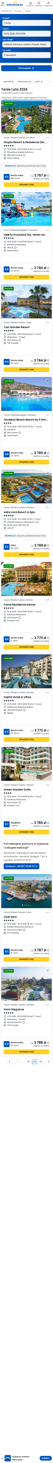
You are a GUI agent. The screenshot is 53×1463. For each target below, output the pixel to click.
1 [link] (17, 1061)
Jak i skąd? (8, 39)
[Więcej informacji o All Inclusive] (20, 340)
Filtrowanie (24, 68)
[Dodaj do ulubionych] (48, 103)
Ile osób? (7, 50)
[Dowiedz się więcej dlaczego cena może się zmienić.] (48, 175)
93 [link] (28, 1061)
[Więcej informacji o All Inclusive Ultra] (24, 930)
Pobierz (45, 1458)
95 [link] (41, 1061)
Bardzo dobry (17, 175)
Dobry (13, 545)
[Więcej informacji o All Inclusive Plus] (24, 1022)
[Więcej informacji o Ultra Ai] (15, 247)
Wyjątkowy (16, 822)
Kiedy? (6, 29)
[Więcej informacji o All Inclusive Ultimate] (27, 525)
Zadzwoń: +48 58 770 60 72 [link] (20, 866)
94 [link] (34, 1061)
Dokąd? (6, 18)
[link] (14, 4)
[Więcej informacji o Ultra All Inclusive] (24, 155)
